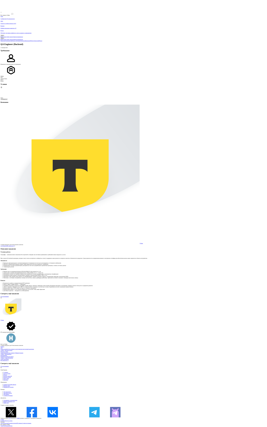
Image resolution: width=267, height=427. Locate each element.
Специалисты (8, 40)
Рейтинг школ (6, 385)
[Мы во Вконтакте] (52, 417)
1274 (9, 418)
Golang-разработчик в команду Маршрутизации (12, 353)
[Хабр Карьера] (6, 13)
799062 (18, 418)
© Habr (2, 419)
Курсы (10, 425)
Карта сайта (6, 378)
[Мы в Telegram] (94, 417)
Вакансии (3, 40)
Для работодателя (7, 393)
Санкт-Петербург (9, 358)
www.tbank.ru (4, 245)
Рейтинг (32, 40)
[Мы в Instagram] (73, 417)
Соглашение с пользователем (10, 400)
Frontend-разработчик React (7, 356)
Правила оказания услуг (9, 401)
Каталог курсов (7, 377)
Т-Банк (141, 243)
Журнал (40, 40)
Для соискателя (7, 391)
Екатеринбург (8, 354)
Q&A (4, 425)
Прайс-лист (6, 402)
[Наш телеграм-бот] (115, 417)
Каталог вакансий (7, 376)
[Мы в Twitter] (11, 417)
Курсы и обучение (16, 40)
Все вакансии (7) (11, 245)
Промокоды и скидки (8, 387)
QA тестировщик (5, 296)
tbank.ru (2, 346)
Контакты (5, 379)
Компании (27, 40)
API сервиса (6, 394)
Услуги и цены (6, 373)
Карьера (7, 425)
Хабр (2, 425)
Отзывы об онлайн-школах (9, 384)
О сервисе (5, 372)
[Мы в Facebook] (31, 417)
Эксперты (22, 40)
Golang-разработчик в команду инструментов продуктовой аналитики (17, 349)
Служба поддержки (8, 395)
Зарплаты (36, 40)
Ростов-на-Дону (8, 350)
